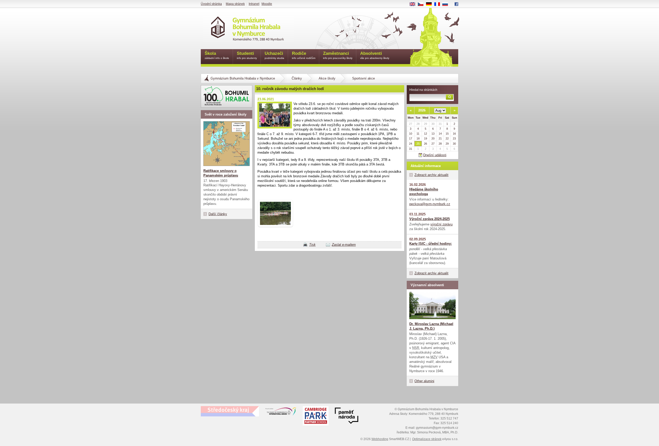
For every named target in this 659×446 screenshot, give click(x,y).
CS (422, 4)
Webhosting (379, 439)
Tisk (312, 245)
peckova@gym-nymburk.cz (429, 204)
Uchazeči (274, 55)
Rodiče (303, 55)
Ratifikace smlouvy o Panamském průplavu (220, 173)
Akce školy (327, 78)
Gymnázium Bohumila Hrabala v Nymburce (243, 78)
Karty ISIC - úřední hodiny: (430, 244)
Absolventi (374, 55)
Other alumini (424, 381)
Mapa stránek (235, 3)
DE (431, 4)
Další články (218, 214)
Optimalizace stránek (426, 439)
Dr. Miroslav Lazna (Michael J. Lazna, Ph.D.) (431, 326)
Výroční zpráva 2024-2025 (429, 219)
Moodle (267, 3)
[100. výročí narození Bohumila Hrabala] (226, 96)
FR (439, 4)
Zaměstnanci (337, 55)
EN (414, 4)
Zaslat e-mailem (344, 245)
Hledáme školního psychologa (423, 191)
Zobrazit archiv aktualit (431, 175)
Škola (217, 55)
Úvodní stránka (211, 3)
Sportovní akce (363, 78)
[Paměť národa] (315, 416)
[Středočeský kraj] (230, 411)
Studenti (247, 55)
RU (447, 4)
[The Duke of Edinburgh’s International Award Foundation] (281, 412)
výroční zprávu (441, 224)
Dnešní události (434, 155)
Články (297, 78)
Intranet (254, 3)
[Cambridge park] (346, 416)
